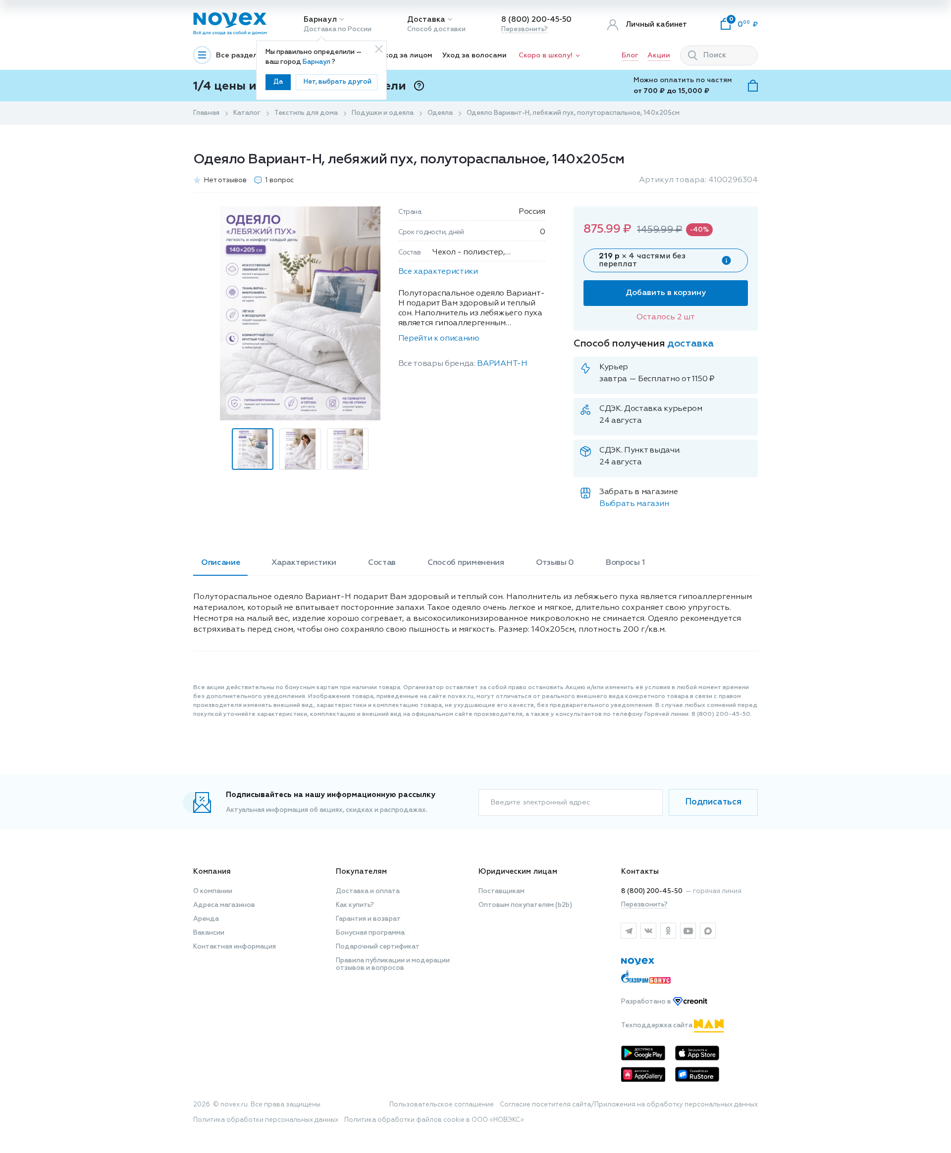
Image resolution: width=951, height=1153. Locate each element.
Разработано (647, 1002)
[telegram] (628, 930)
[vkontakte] (648, 930)
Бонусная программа (370, 933)
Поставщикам (501, 891)
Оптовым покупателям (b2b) (525, 905)
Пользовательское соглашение (441, 1105)
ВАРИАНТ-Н (502, 364)
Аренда (206, 919)
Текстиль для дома (306, 113)
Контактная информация (234, 947)
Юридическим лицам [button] (517, 871)
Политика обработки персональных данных (265, 1120)
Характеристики (303, 563)
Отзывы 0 (555, 563)
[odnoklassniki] (668, 930)
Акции (658, 55)
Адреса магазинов (224, 905)
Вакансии (208, 933)
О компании (212, 891)
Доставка (426, 19)
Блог (630, 55)
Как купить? (355, 905)
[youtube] (688, 930)
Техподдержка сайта (657, 1025)
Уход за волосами (474, 55)
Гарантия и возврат (368, 919)
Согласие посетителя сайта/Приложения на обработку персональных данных (629, 1105)
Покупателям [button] (361, 871)
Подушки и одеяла (383, 113)
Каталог (247, 113)
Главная (206, 113)
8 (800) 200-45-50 (536, 19)
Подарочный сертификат (378, 947)
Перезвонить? (524, 29)
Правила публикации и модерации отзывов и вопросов (393, 964)
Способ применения (465, 563)
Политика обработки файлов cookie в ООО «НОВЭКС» (434, 1120)
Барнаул (320, 19)
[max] (707, 930)
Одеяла (440, 113)
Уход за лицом (406, 55)
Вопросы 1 (625, 563)
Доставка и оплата (368, 891)
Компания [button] (212, 871)
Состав (382, 563)
